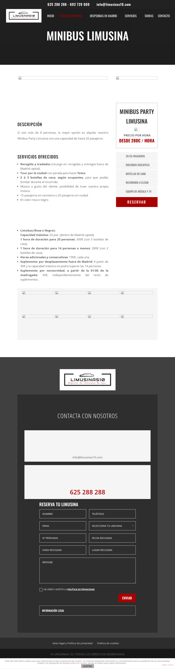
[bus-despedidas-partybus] (38, 293)
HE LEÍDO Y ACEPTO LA (69, 589)
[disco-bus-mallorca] (137, 293)
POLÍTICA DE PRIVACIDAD (81, 589)
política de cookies (78, 663)
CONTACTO (164, 16)
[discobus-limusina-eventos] (104, 293)
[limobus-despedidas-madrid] (104, 317)
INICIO (50, 16)
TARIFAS (149, 16)
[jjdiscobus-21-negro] (71, 317)
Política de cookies (108, 643)
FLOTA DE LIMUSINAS (70, 16)
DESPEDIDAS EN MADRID (103, 16)
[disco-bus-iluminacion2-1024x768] (71, 293)
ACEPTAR (87, 666)
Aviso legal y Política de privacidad (72, 643)
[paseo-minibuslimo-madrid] (137, 317)
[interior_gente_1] (38, 317)
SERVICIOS (131, 16)
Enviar (127, 597)
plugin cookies (167, 665)
